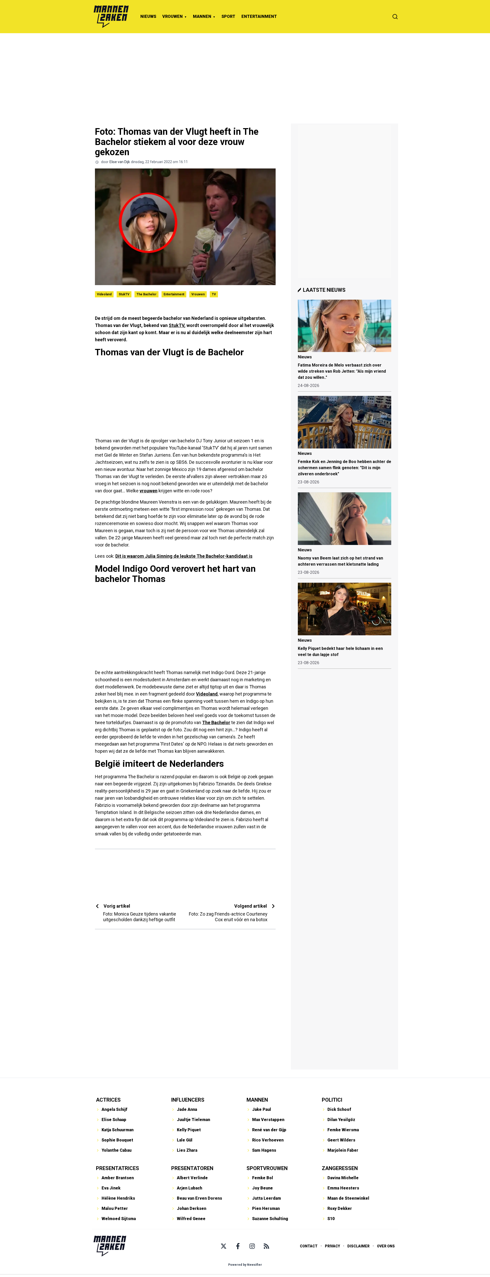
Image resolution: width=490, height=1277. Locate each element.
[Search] (395, 17)
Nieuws (305, 357)
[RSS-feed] (266, 1246)
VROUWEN (172, 16)
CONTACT (308, 1246)
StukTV (124, 294)
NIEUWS (148, 16)
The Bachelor (146, 294)
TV (214, 294)
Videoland (104, 294)
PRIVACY (332, 1246)
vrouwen (148, 490)
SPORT (228, 16)
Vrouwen (198, 294)
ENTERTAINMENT (259, 16)
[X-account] (223, 1246)
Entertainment (174, 294)
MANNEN (202, 16)
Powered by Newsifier (245, 1265)
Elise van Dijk (119, 162)
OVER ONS (386, 1246)
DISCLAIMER (358, 1246)
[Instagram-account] (252, 1246)
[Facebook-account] (238, 1246)
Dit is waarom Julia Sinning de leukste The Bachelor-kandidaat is (183, 556)
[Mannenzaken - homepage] (111, 16)
